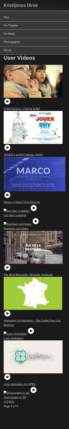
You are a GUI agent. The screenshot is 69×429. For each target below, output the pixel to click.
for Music (9, 33)
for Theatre (10, 25)
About (7, 50)
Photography (12, 42)
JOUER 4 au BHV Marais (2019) (23, 154)
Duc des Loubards (15, 215)
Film (6, 17)
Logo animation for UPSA (19, 384)
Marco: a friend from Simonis (22, 202)
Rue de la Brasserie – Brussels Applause (28, 274)
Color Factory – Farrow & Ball (22, 108)
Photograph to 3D (15, 397)
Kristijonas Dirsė (21, 5)
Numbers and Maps (16, 228)
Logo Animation (14, 338)
